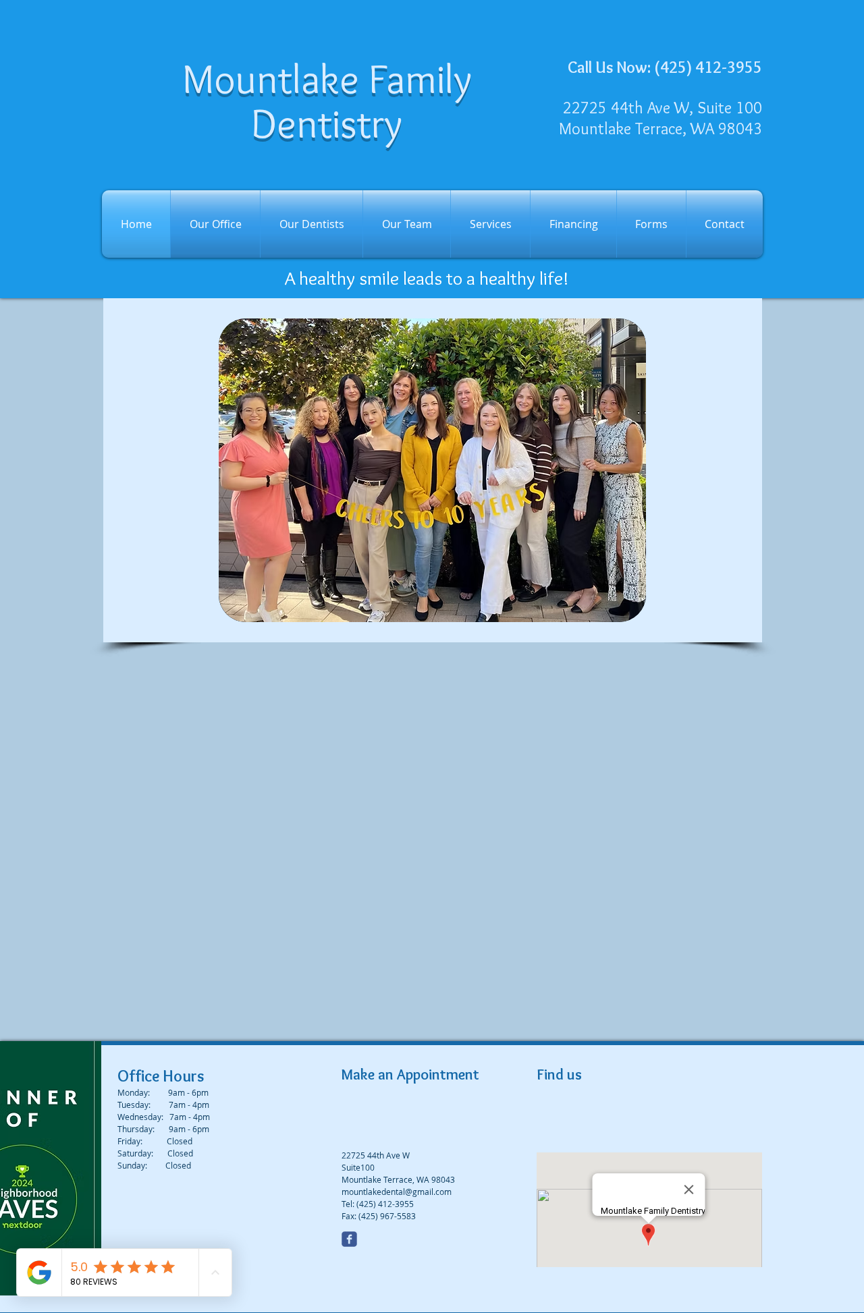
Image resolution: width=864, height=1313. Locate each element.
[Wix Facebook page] (349, 1239)
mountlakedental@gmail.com (397, 1191)
